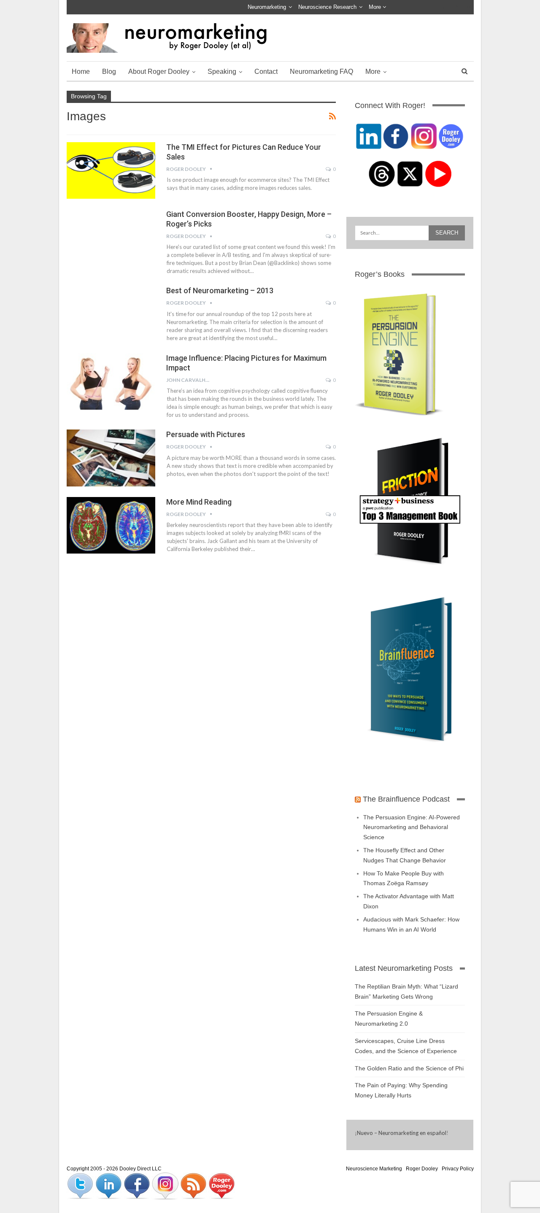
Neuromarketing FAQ (321, 71)
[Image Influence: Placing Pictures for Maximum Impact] (111, 381)
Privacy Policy (458, 1169)
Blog (109, 71)
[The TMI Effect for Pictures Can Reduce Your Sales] (111, 170)
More (376, 7)
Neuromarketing (267, 7)
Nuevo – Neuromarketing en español (401, 1132)
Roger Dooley (422, 1169)
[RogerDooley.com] (221, 1186)
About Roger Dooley (158, 71)
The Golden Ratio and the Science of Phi (409, 1068)
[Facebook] (137, 1186)
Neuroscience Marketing (374, 1169)
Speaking (222, 71)
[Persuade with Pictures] (111, 458)
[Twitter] (81, 1186)
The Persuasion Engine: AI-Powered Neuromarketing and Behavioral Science (411, 827)
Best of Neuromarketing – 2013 (219, 290)
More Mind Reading (199, 501)
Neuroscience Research (327, 7)
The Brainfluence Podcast (406, 799)
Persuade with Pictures (205, 434)
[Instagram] (165, 1186)
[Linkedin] (109, 1186)
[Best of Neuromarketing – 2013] (111, 314)
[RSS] (194, 1186)
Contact (266, 71)
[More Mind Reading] (111, 525)
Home (81, 71)
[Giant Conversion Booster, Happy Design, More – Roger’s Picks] (111, 237)
